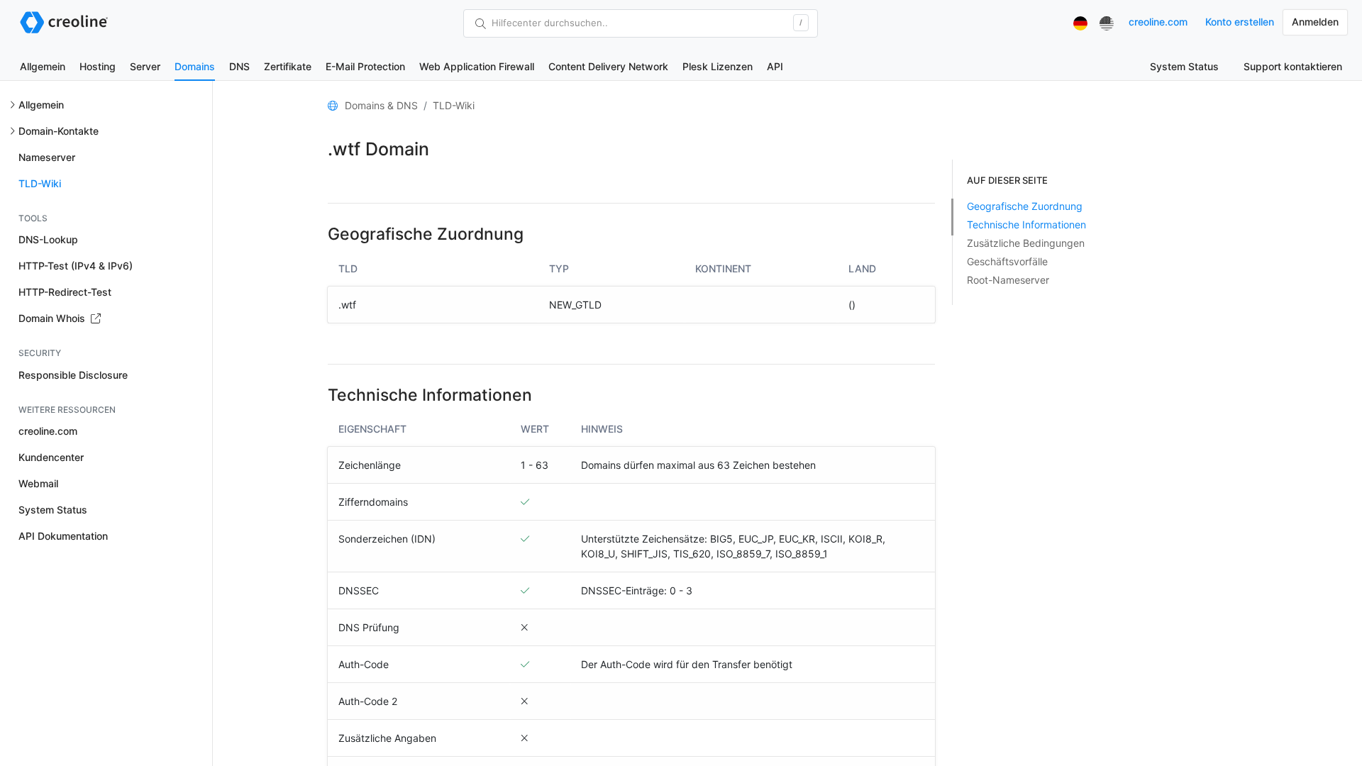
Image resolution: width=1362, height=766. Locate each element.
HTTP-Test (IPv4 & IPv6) (75, 266)
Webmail (38, 483)
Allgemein (42, 66)
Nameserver (46, 157)
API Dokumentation (63, 536)
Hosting (97, 66)
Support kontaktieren (1293, 66)
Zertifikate (287, 66)
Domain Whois (53, 318)
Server (145, 66)
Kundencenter (51, 457)
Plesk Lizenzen (717, 66)
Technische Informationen (1026, 224)
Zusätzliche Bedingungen (1026, 243)
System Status (1184, 66)
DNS (239, 66)
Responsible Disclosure (73, 375)
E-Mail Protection (365, 66)
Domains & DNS (381, 105)
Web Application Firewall (476, 66)
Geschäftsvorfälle (1007, 261)
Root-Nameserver (1008, 280)
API (775, 66)
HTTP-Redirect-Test (64, 292)
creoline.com (1158, 22)
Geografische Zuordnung (1025, 206)
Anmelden (1315, 22)
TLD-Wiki (39, 183)
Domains (195, 66)
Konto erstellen (1239, 22)
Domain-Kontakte (58, 131)
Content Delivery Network (608, 66)
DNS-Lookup (48, 239)
